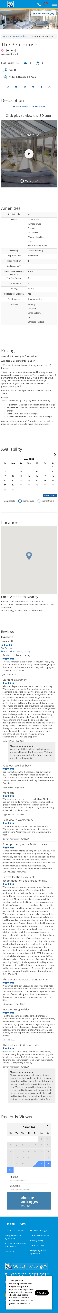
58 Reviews (7, 648)
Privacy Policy (36, 1240)
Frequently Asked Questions (13, 1237)
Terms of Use (37, 1245)
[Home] (29, 4)
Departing (15, 1186)
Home (6, 36)
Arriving (14, 1177)
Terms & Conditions (15, 1230)
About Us (9, 1251)
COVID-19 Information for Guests (16, 1245)
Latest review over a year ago (16, 651)
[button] (55, 19)
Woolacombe (19, 36)
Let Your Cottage (38, 1230)
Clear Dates (50, 495)
